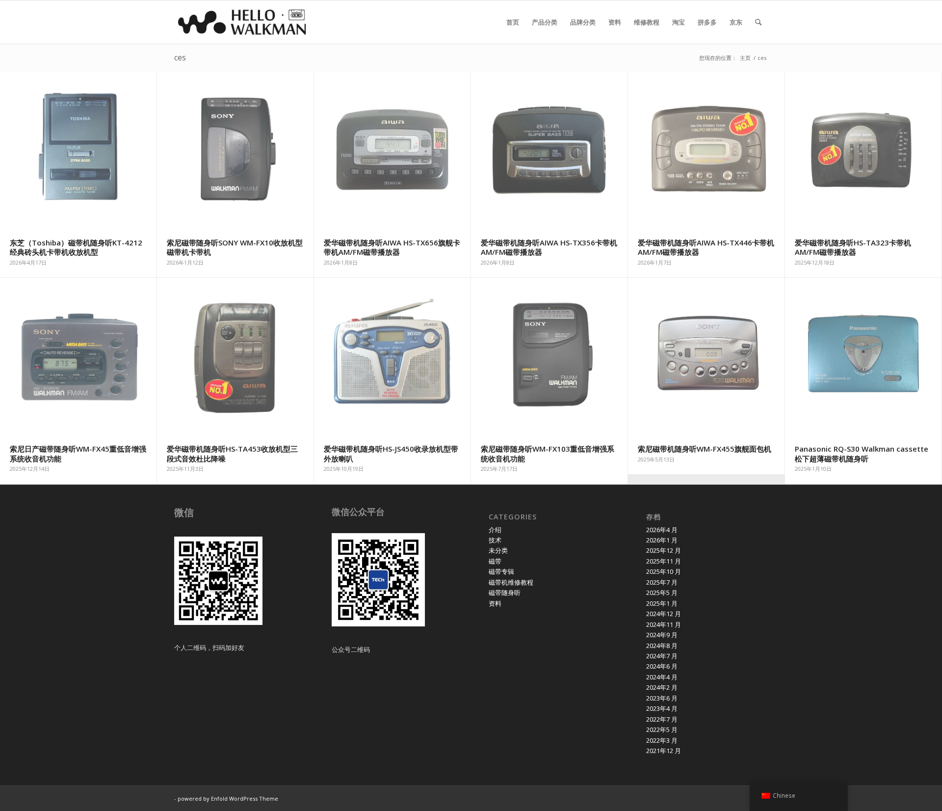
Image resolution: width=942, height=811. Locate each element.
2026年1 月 (662, 540)
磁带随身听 (505, 592)
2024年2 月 (662, 687)
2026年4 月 (662, 529)
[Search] (758, 22)
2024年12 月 (663, 613)
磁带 (495, 561)
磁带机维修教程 (511, 582)
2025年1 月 (662, 603)
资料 (495, 603)
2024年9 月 (662, 634)
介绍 (495, 529)
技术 (495, 540)
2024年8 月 (662, 645)
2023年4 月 (662, 708)
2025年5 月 (662, 592)
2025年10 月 (663, 571)
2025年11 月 (663, 561)
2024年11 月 (663, 624)
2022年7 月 (662, 719)
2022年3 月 (662, 740)
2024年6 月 (662, 666)
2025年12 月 (663, 550)
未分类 (498, 550)
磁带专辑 (501, 571)
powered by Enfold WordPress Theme (228, 798)
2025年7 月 (662, 582)
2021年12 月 (663, 750)
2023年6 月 (662, 698)
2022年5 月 (662, 729)
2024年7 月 (662, 655)
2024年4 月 (662, 677)
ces (180, 57)
